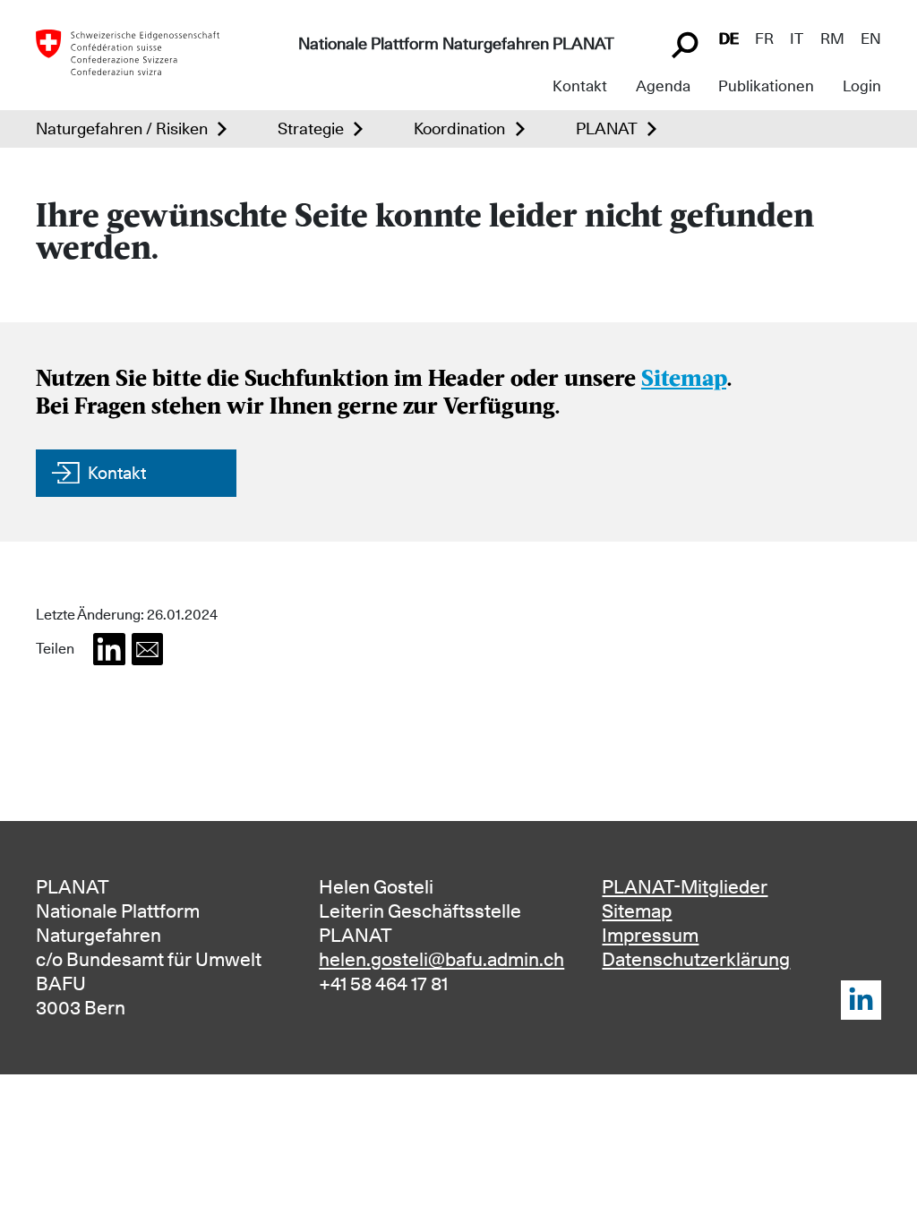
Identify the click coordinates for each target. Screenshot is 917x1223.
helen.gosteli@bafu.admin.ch (441, 959)
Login (862, 86)
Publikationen (766, 86)
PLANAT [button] (607, 128)
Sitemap (683, 380)
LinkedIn (861, 1000)
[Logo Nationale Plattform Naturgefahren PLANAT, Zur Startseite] (127, 51)
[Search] (687, 43)
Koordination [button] (459, 128)
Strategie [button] (311, 128)
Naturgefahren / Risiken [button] (122, 128)
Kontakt (580, 86)
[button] (109, 649)
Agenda (663, 86)
